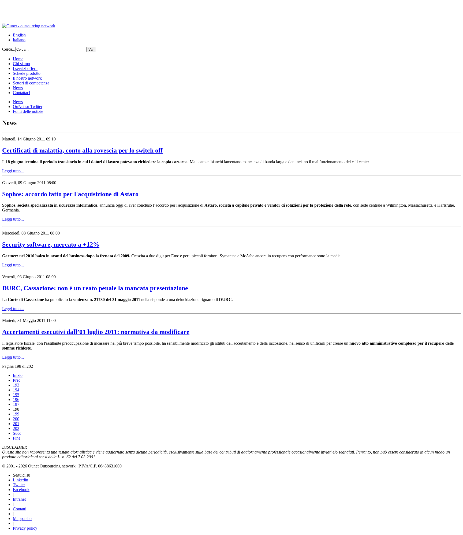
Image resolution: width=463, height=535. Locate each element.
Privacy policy (25, 528)
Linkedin (20, 480)
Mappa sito (22, 518)
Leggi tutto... (13, 171)
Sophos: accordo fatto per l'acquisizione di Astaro (70, 194)
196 (16, 399)
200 (16, 419)
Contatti (19, 509)
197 (16, 404)
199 (16, 414)
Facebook (21, 489)
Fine (16, 438)
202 (16, 428)
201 (16, 423)
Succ (17, 433)
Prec (16, 380)
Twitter (19, 484)
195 (16, 394)
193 (16, 385)
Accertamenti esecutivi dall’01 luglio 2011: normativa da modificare (95, 331)
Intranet (19, 499)
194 (16, 390)
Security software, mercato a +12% (50, 244)
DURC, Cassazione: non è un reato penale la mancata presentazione (95, 288)
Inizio (18, 375)
